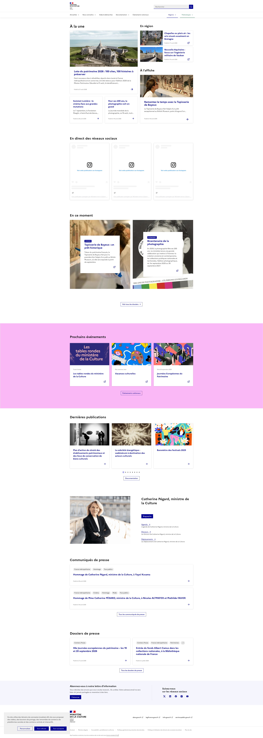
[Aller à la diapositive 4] (130, 472)
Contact (72, 730)
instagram (182, 696)
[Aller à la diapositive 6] (135, 472)
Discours (145, 532)
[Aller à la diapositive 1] (123, 472)
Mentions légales (83, 730)
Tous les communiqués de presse (131, 614)
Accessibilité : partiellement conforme (102, 730)
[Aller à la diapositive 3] (128, 472)
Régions (171, 15)
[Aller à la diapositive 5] (132, 472)
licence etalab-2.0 (111, 735)
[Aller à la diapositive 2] (125, 472)
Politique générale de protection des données (130, 730)
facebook (176, 696)
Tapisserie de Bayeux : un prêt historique (99, 246)
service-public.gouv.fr (182, 717)
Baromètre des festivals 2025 (171, 450)
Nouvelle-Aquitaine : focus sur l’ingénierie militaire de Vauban (174, 52)
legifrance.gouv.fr (152, 717)
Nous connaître (88, 15)
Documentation (121, 15)
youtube (187, 696)
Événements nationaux (141, 15)
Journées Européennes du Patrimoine (169, 375)
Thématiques (186, 15)
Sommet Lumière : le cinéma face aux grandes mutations (85, 104)
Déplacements (147, 539)
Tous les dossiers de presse (131, 670)
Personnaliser (25, 728)
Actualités (73, 15)
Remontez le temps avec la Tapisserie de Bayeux (166, 103)
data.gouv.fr (137, 717)
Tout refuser (41, 728)
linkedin (170, 696)
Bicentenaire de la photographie (158, 242)
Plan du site (188, 730)
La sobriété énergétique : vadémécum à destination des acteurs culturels (130, 453)
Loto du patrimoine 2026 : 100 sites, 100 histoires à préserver (103, 73)
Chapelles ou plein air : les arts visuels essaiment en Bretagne (177, 36)
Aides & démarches (106, 15)
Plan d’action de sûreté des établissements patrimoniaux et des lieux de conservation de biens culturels (89, 454)
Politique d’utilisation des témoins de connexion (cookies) (165, 730)
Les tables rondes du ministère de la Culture (88, 375)
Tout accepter (58, 728)
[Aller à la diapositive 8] (139, 472)
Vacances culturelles (125, 373)
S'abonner (76, 697)
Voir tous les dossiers (130, 304)
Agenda (144, 524)
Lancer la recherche (191, 7)
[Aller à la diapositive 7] (137, 472)
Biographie (147, 516)
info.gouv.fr (167, 717)
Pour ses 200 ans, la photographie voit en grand (118, 104)
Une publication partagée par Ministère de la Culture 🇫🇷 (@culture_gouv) (95, 196)
